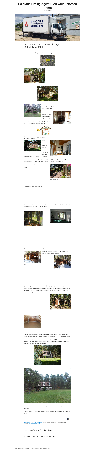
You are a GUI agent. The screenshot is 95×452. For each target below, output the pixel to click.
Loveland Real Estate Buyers (40, 13)
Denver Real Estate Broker (38, 422)
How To (73, 13)
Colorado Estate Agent (23, 13)
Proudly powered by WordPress (45, 448)
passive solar (29, 164)
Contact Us (67, 13)
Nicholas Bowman (32, 50)
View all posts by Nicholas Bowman (34, 423)
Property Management (58, 13)
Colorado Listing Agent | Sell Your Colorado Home (22, 448)
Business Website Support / (35, 448)
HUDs (50, 13)
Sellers (30, 13)
